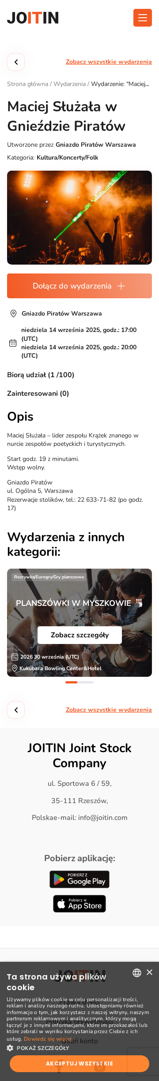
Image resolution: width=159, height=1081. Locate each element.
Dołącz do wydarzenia (72, 286)
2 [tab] (88, 682)
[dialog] (79, 1021)
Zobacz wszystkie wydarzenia (109, 62)
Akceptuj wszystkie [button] (79, 1063)
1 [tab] (71, 682)
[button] (79, 1047)
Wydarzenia (69, 84)
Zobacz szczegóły (80, 635)
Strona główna (27, 84)
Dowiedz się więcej (48, 1038)
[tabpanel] (79, 623)
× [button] (149, 972)
